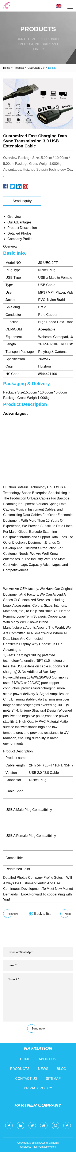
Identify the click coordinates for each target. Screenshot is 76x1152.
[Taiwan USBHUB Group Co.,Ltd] (7, 6)
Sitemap (53, 1078)
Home (6, 67)
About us (47, 1059)
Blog (61, 1069)
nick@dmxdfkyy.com (44, 1146)
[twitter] (32, 1125)
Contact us (26, 1078)
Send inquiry (22, 201)
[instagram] (55, 1125)
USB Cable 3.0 (36, 67)
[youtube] (44, 1125)
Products (19, 67)
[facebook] (9, 1125)
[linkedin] (20, 1125)
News (43, 1069)
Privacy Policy (38, 1088)
